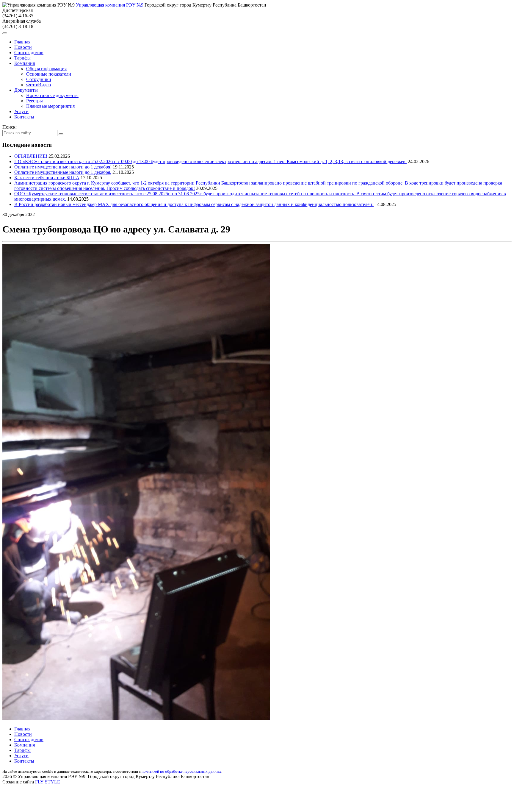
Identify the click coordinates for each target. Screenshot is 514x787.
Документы (26, 90)
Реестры (34, 100)
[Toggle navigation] (4, 33)
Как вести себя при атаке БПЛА (46, 177)
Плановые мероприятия (50, 106)
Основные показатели (48, 73)
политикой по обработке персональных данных (181, 771)
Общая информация (46, 68)
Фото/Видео (38, 84)
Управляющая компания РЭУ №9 (109, 4)
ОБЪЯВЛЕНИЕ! (30, 156)
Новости (23, 47)
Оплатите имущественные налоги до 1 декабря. (62, 172)
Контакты (24, 116)
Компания (24, 63)
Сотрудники (38, 79)
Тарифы (22, 57)
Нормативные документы (52, 95)
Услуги (21, 111)
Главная (22, 41)
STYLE (47, 781)
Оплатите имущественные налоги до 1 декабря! (63, 166)
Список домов (28, 52)
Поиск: (9, 126)
